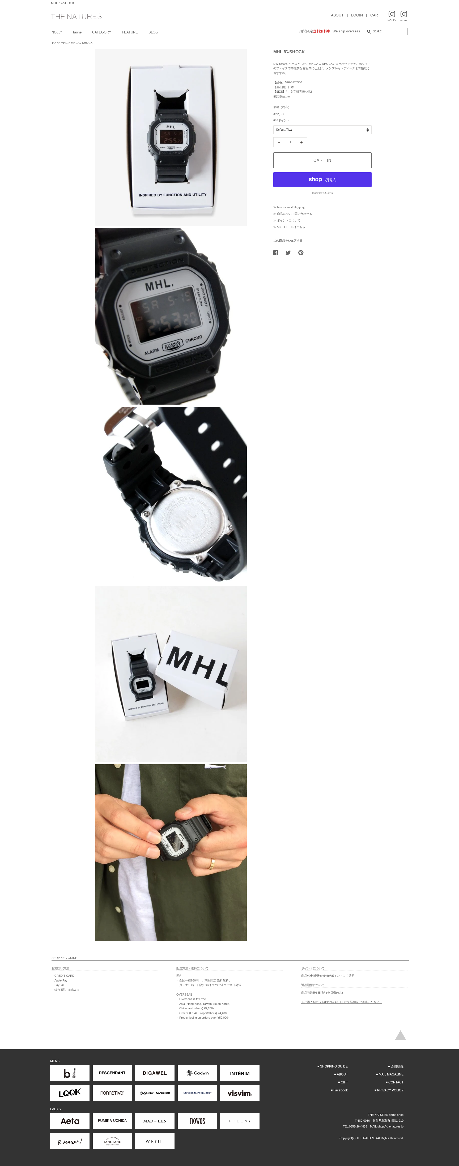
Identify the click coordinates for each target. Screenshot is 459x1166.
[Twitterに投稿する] (290, 252)
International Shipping (291, 207)
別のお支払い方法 (322, 192)
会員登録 (397, 1066)
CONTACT (395, 1082)
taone (77, 32)
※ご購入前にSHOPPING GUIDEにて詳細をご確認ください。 (341, 1002)
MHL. (64, 42)
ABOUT (337, 15)
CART (375, 15)
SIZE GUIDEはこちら (291, 227)
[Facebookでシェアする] (277, 252)
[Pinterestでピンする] (302, 252)
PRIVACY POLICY (390, 1090)
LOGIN (357, 15)
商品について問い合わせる (294, 213)
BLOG (153, 32)
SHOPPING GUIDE (334, 1066)
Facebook (340, 1090)
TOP (55, 42)
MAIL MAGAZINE (391, 1074)
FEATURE (130, 32)
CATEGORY (101, 32)
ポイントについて (288, 220)
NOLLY (57, 32)
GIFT (344, 1082)
